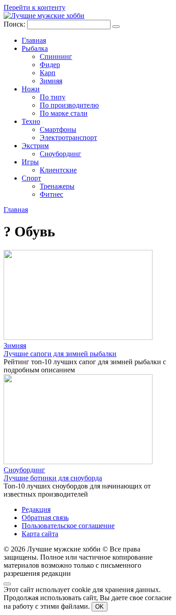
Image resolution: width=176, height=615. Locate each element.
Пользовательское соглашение (68, 525)
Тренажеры (57, 186)
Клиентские (58, 170)
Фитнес (51, 194)
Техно (31, 121)
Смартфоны (58, 129)
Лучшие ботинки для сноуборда (53, 478)
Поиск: (15, 24)
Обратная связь (45, 517)
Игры (30, 162)
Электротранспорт (68, 137)
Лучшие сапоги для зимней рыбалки (60, 353)
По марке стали (64, 113)
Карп (48, 73)
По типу (52, 97)
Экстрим (35, 145)
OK (99, 606)
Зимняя (51, 81)
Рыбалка (35, 48)
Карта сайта (40, 534)
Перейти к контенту (34, 7)
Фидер (50, 64)
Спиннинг (56, 56)
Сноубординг (60, 154)
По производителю (69, 105)
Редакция (36, 509)
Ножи (31, 89)
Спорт (31, 178)
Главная (34, 40)
